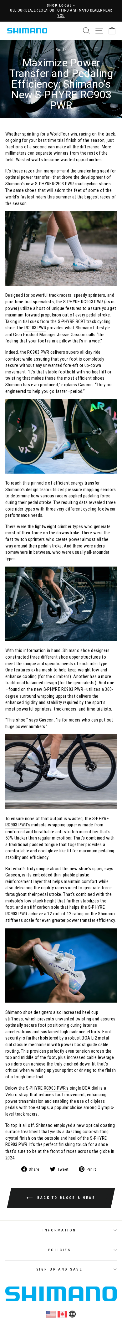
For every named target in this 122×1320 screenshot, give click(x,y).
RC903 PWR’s (17, 825)
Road (60, 50)
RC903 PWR (63, 184)
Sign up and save (59, 1269)
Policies (59, 1250)
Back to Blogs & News (65, 1198)
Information (59, 1230)
